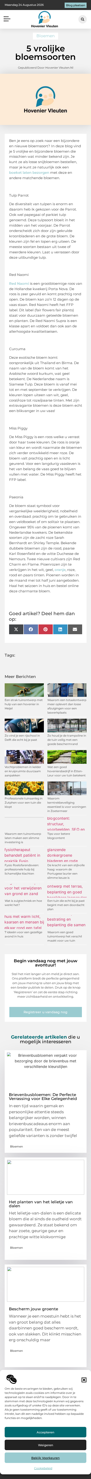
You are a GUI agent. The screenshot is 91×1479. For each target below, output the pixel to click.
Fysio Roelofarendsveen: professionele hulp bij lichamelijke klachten (22, 869)
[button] (84, 1380)
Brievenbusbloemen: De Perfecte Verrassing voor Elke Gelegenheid (43, 1096)
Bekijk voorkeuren (45, 1458)
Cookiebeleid (43, 1468)
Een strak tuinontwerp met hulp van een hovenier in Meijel (24, 704)
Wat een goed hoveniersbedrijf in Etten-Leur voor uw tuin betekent (66, 771)
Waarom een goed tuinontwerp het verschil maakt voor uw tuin (64, 936)
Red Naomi (19, 283)
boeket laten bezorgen (29, 172)
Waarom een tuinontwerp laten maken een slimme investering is (23, 838)
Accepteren (45, 1432)
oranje (60, 569)
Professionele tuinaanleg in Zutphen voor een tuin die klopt (23, 802)
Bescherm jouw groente (33, 1309)
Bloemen (45, 36)
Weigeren (45, 1445)
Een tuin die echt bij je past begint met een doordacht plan (66, 905)
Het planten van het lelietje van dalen (41, 1204)
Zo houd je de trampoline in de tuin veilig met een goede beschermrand (66, 740)
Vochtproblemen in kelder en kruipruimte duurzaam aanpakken (23, 771)
